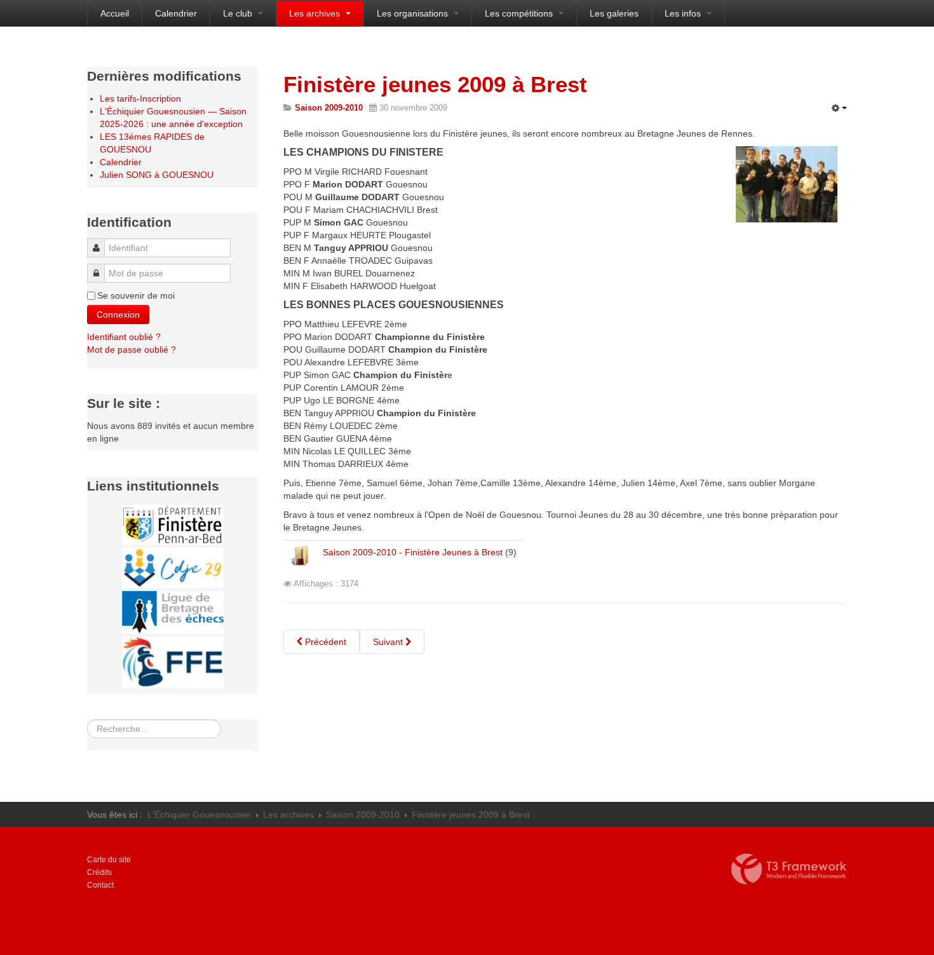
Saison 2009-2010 (363, 814)
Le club (239, 13)
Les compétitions (520, 13)
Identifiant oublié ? (124, 337)
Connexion (118, 314)
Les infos (684, 13)
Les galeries (614, 13)
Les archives (315, 13)
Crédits (99, 872)
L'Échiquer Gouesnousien (199, 814)
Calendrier (176, 13)
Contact (100, 885)
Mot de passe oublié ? (131, 349)
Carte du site (109, 859)
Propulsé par (789, 869)
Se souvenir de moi (136, 295)
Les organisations (413, 13)
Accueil (114, 13)
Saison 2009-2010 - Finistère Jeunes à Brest (413, 552)
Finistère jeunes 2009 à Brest (435, 84)
